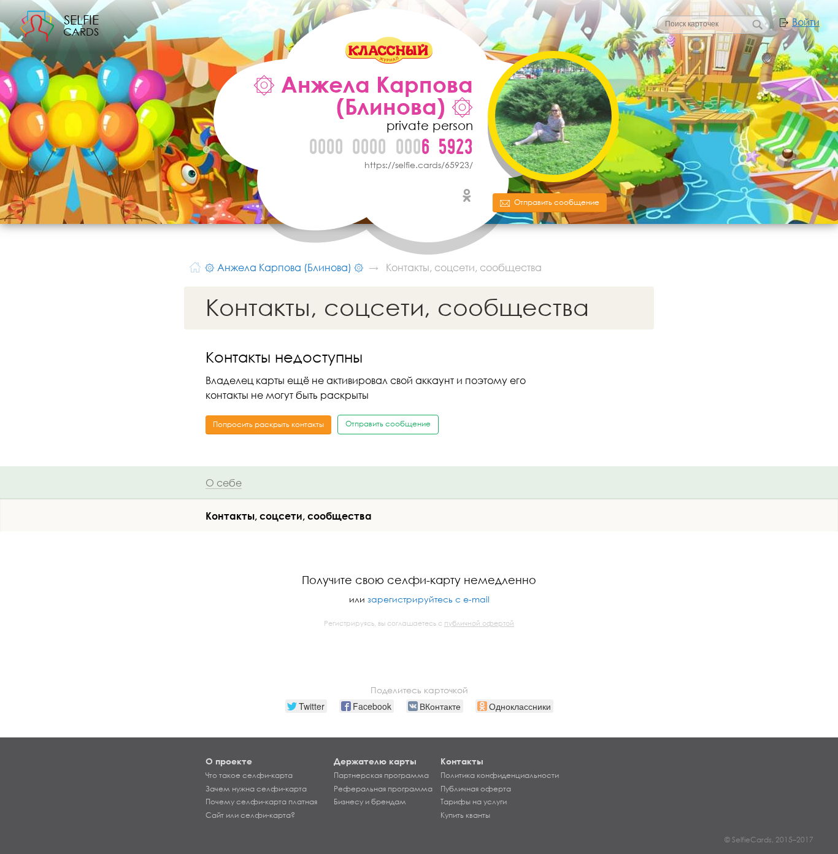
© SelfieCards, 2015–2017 (769, 839)
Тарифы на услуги (473, 802)
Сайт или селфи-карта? (250, 815)
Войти (806, 22)
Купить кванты (465, 815)
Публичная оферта (475, 789)
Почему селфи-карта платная (261, 802)
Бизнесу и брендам (370, 802)
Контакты (461, 761)
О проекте (229, 761)
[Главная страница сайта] (195, 266)
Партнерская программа (381, 775)
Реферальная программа (383, 789)
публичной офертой (479, 623)
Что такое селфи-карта (249, 775)
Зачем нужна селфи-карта (256, 789)
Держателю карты (375, 761)
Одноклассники (467, 195)
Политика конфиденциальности (499, 775)
